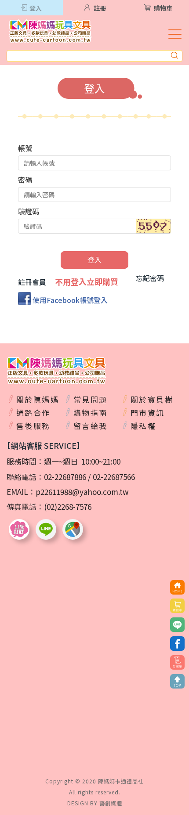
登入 (35, 8)
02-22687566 (114, 476)
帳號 (25, 148)
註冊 (100, 8)
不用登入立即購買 (86, 281)
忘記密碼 (150, 278)
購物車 (163, 8)
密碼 (25, 179)
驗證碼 (28, 211)
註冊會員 (32, 282)
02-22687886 (65, 476)
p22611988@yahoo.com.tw (82, 491)
